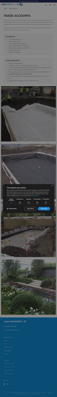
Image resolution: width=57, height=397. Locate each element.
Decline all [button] (30, 208)
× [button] (51, 185)
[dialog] (28, 198)
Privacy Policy (35, 195)
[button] (12, 208)
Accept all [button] (44, 208)
